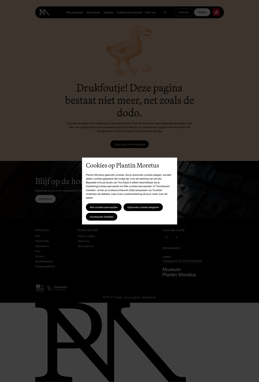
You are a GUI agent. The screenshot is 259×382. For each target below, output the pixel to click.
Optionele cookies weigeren (143, 207)
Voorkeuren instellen (102, 217)
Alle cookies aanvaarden (104, 207)
